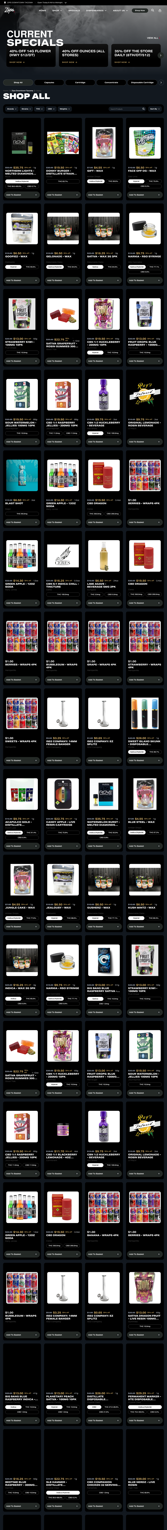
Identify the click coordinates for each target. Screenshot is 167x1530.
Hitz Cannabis (135, 262)
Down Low (10, 828)
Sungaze (91, 590)
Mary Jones (52, 509)
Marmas (9, 1488)
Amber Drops (93, 176)
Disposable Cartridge (142, 82)
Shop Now (140, 10)
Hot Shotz (92, 428)
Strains (25, 109)
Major (8, 509)
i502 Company (53, 747)
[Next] (161, 55)
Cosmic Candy (94, 994)
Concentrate (111, 82)
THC (38, 109)
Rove (7, 176)
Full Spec (50, 828)
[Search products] (152, 10)
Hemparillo (133, 509)
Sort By (153, 109)
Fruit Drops (10, 348)
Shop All (18, 82)
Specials (74, 10)
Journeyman (11, 428)
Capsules (49, 82)
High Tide (133, 1488)
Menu (38, 91)
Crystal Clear (93, 1402)
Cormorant (51, 1160)
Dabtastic (10, 262)
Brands (10, 109)
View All (152, 38)
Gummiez (92, 348)
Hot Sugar (133, 348)
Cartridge (80, 82)
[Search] (143, 109)
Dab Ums (132, 176)
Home (42, 10)
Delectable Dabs (54, 262)
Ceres (90, 509)
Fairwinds (92, 1488)
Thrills (49, 176)
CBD (50, 109)
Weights (63, 109)
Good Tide (51, 349)
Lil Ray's (132, 428)
